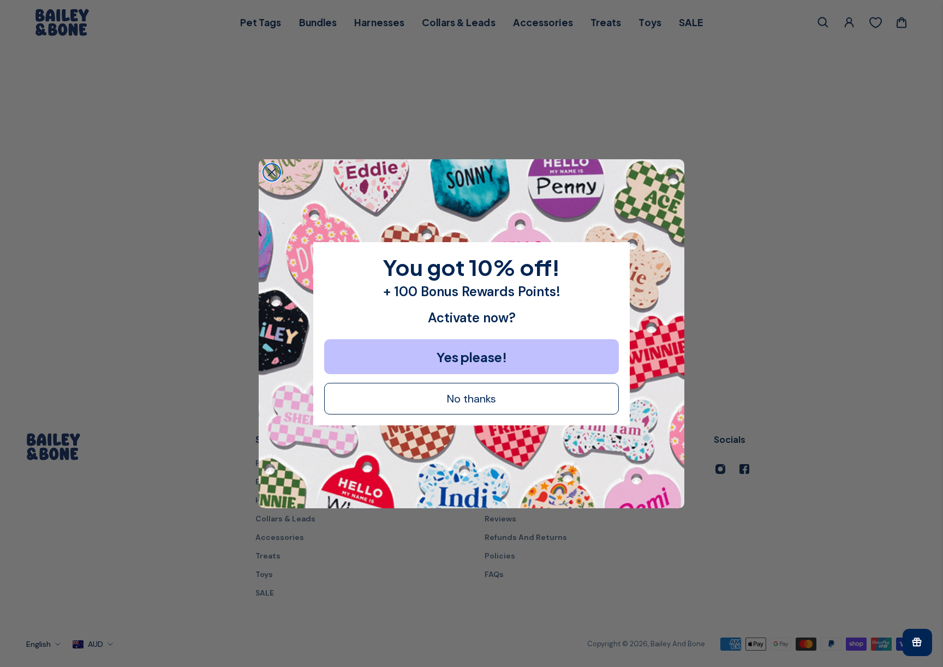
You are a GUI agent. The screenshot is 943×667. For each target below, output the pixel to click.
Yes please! (472, 356)
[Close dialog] (271, 172)
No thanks (471, 399)
